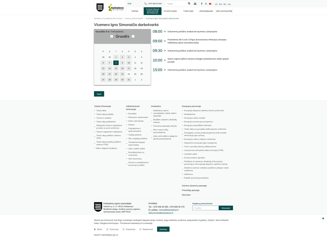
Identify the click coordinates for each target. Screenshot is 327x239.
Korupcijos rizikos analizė (194, 118)
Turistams (188, 11)
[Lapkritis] (111, 36)
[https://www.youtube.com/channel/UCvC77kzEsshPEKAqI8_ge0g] (210, 4)
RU (224, 4)
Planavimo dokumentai (138, 117)
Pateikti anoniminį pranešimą (196, 178)
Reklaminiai (148, 229)
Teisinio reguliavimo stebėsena (109, 132)
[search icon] (189, 3)
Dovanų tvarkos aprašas (194, 158)
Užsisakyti (225, 208)
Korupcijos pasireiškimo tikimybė (197, 125)
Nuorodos (186, 194)
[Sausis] (133, 36)
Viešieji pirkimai (134, 135)
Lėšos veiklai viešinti (136, 148)
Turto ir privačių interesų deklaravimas (200, 146)
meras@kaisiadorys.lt (169, 210)
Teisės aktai (101, 110)
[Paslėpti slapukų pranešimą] (323, 218)
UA (229, 4)
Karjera (131, 125)
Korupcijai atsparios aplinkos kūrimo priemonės (204, 110)
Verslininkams (206, 11)
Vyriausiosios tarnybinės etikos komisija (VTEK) (203, 150)
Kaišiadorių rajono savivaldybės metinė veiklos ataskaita (164, 113)
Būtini (99, 229)
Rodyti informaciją (104, 235)
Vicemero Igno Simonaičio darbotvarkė (162, 18)
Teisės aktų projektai (104, 114)
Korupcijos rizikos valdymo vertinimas (200, 139)
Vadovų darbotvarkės (134, 18)
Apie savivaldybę (224, 11)
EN (220, 4)
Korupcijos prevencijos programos (198, 121)
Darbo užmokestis (136, 121)
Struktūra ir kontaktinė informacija (152, 11)
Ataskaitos (156, 106)
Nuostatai (132, 113)
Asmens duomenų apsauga (194, 185)
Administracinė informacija (133, 107)
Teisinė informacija (102, 106)
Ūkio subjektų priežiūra (137, 138)
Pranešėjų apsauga (190, 190)
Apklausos (188, 174)
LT (216, 4)
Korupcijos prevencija (191, 106)
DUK (129, 3)
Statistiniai (130, 229)
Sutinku (163, 229)
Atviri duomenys (135, 159)
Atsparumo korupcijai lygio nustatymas (200, 143)
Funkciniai (113, 229)
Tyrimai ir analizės (103, 118)
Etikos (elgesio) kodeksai (106, 148)
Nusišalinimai (189, 114)
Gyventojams (170, 11)
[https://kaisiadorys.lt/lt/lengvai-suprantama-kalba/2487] (206, 4)
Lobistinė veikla (190, 154)
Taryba (134, 11)
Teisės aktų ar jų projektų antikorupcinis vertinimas (205, 129)
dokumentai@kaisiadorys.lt (161, 213)
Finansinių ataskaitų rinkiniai (165, 126)
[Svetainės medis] (195, 3)
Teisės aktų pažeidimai (105, 121)
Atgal (99, 94)
